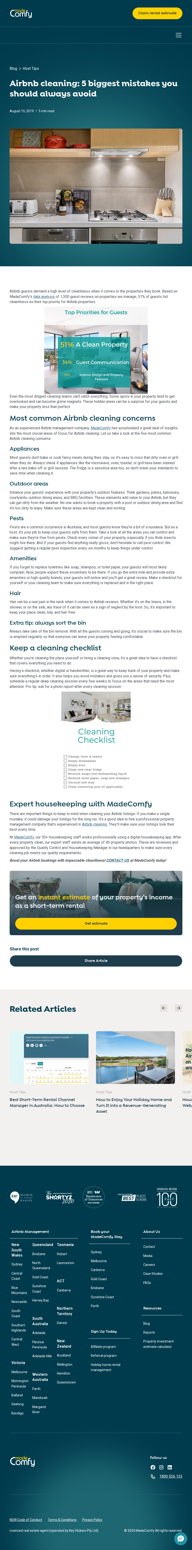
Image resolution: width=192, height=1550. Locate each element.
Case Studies (153, 1274)
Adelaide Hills (42, 1356)
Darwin (62, 1323)
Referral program (104, 1355)
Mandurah (40, 1398)
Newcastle (19, 1302)
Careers (149, 1265)
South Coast (15, 1313)
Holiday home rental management (105, 1367)
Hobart (62, 1254)
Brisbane (38, 1254)
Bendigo (17, 1413)
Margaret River (39, 1409)
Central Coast (16, 1276)
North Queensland (41, 1265)
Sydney (16, 1264)
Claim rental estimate (157, 13)
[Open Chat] (180, 1538)
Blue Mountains (19, 1290)
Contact (149, 1247)
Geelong (17, 1404)
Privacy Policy (92, 1520)
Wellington (64, 1364)
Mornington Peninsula (20, 1383)
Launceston (65, 1263)
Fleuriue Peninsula (39, 1344)
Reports (149, 1332)
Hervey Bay (40, 1300)
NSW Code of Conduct (26, 1520)
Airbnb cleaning (94, 824)
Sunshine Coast (39, 1288)
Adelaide (38, 1333)
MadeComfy (101, 428)
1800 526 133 (170, 1476)
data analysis (44, 296)
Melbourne (19, 1372)
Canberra (64, 1290)
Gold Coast (40, 1277)
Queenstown (66, 1382)
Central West (16, 1341)
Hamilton (63, 1373)
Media (147, 1256)
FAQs (147, 1283)
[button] (177, 35)
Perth (36, 1389)
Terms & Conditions (62, 1520)
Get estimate (96, 923)
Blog (146, 1323)
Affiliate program (103, 1347)
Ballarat (17, 1395)
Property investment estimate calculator (158, 1343)
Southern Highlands (18, 1327)
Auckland (64, 1355)
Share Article (96, 960)
